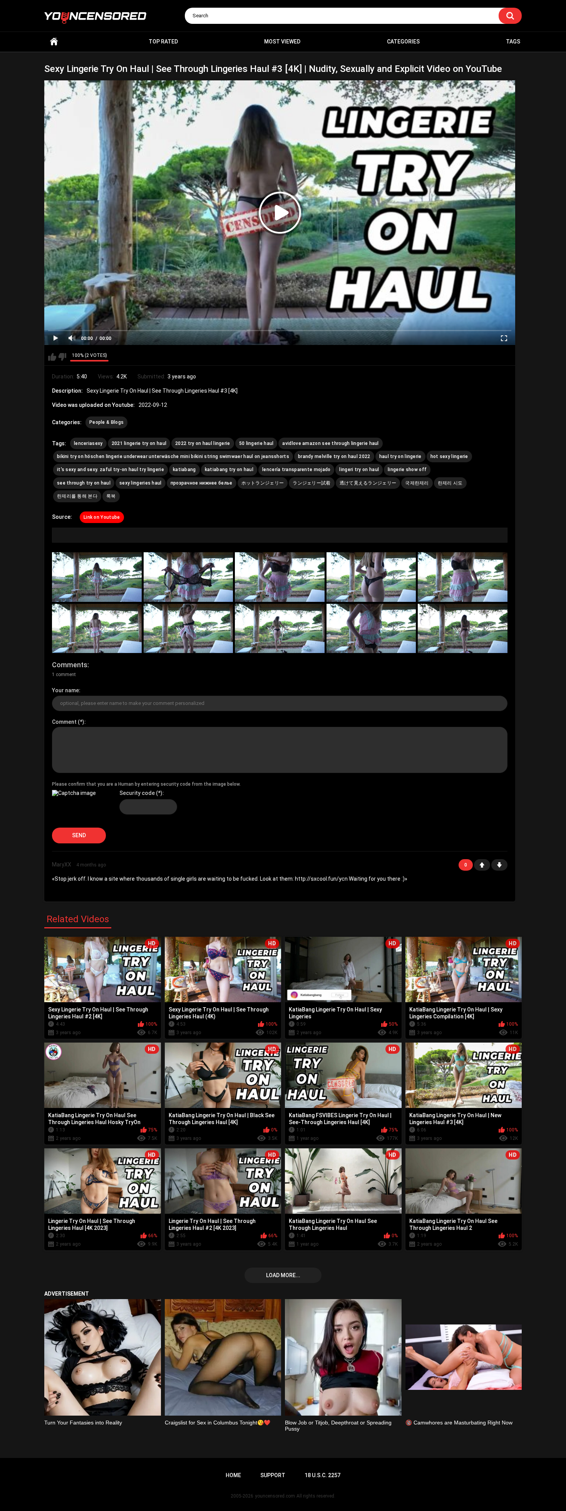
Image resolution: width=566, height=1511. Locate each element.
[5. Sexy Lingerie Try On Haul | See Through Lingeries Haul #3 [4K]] (462, 577)
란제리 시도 (450, 483)
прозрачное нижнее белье (202, 483)
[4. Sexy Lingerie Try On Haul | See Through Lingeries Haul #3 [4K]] (371, 577)
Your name (65, 690)
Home (54, 42)
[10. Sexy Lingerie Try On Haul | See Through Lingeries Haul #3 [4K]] (462, 628)
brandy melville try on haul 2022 (334, 456)
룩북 (111, 496)
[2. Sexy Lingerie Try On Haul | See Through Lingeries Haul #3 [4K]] (188, 577)
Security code (137, 793)
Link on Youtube (102, 517)
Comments (69, 665)
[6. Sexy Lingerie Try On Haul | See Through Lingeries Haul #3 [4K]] (97, 628)
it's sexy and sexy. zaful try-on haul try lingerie (110, 469)
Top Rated (163, 41)
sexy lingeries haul (140, 483)
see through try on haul (84, 483)
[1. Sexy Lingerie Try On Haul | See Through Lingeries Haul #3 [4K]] (97, 577)
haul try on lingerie (400, 456)
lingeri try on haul (359, 469)
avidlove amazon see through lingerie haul (330, 443)
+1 (482, 865)
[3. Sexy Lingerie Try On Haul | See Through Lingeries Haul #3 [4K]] (280, 577)
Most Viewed (282, 41)
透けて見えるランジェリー (368, 483)
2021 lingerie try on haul (139, 443)
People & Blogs (106, 422)
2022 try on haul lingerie (202, 443)
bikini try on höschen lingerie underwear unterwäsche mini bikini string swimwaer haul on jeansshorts (173, 456)
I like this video (52, 357)
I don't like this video (62, 357)
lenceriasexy (88, 443)
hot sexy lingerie (449, 456)
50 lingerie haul (256, 443)
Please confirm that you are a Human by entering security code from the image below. (146, 784)
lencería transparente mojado (296, 469)
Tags (513, 41)
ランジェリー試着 (311, 483)
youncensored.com (275, 1496)
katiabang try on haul (229, 469)
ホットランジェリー (262, 483)
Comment (64, 722)
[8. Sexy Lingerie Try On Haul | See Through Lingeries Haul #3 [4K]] (280, 628)
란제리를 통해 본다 (77, 496)
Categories (403, 41)
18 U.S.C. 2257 (322, 1475)
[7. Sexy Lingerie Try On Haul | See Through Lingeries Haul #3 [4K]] (188, 628)
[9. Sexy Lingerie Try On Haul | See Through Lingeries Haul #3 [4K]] (371, 628)
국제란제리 (417, 483)
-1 (499, 865)
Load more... (283, 1275)
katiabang (184, 469)
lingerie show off (407, 469)
